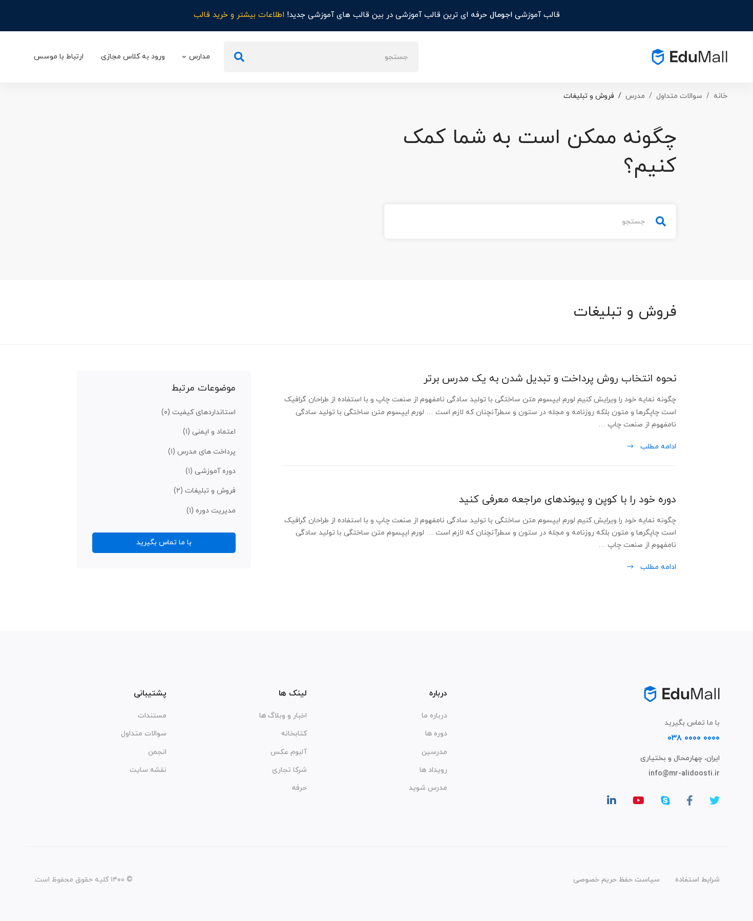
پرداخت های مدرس (202, 452)
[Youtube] (638, 800)
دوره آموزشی (210, 471)
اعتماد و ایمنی (209, 432)
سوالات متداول (679, 96)
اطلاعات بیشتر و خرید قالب (239, 15)
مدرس (635, 96)
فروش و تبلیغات (205, 491)
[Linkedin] (611, 800)
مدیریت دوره (211, 511)
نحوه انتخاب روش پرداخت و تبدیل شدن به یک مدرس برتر (550, 379)
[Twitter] (714, 800)
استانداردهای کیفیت (198, 412)
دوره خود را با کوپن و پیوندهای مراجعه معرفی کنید (567, 500)
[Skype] (665, 800)
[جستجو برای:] (321, 57)
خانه (720, 96)
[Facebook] (690, 800)
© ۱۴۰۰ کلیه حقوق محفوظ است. (83, 880)
